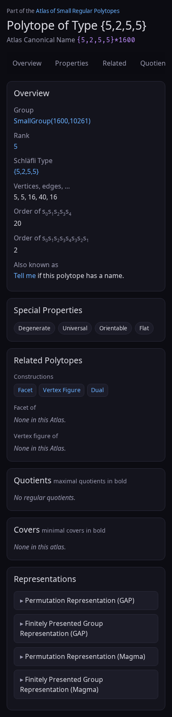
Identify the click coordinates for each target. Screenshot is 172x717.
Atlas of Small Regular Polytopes (77, 11)
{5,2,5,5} (26, 171)
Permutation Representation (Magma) (85, 656)
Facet (25, 390)
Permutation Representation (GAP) (79, 600)
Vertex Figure (62, 390)
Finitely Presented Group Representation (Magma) (61, 684)
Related (114, 63)
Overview (27, 63)
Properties (72, 63)
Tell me (25, 275)
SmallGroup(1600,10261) (52, 120)
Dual (97, 390)
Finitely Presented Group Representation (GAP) (61, 628)
